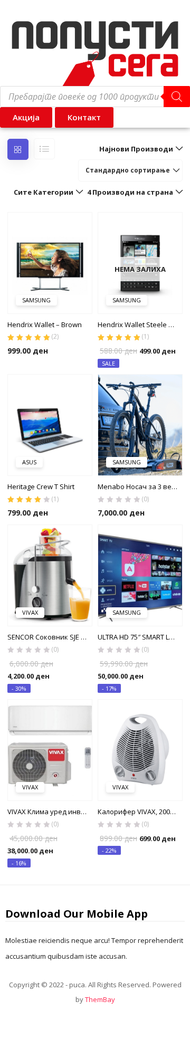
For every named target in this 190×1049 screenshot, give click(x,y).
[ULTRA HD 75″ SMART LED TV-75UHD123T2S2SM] (140, 574)
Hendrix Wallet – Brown (44, 324)
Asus (29, 462)
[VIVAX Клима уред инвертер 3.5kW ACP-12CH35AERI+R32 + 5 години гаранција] (50, 749)
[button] (84, 117)
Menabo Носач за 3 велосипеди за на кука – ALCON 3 (140, 486)
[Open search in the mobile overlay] (95, 96)
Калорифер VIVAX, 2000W (139, 811)
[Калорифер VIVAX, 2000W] (140, 749)
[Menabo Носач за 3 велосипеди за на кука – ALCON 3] (140, 424)
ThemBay (100, 999)
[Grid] (17, 149)
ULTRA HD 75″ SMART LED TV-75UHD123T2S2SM (140, 637)
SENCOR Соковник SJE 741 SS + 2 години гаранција (49, 637)
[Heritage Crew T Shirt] (50, 424)
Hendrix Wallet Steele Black (140, 324)
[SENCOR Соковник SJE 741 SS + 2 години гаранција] (50, 574)
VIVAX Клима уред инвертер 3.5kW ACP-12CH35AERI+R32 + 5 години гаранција (49, 811)
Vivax (30, 612)
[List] (44, 148)
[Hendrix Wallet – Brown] (50, 262)
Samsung (36, 300)
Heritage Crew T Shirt (40, 486)
